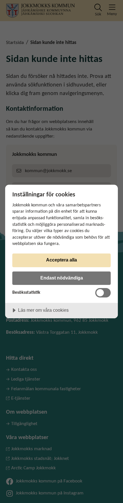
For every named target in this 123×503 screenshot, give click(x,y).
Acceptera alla (61, 259)
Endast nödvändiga (61, 277)
